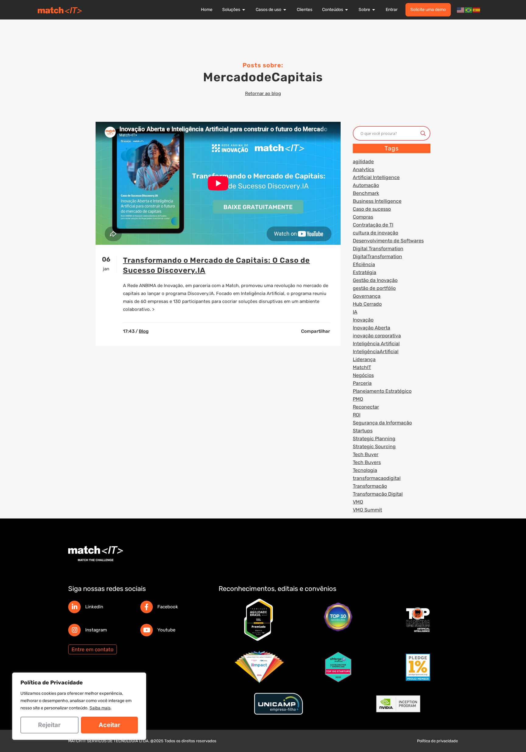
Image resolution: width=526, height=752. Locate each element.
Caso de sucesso (372, 209)
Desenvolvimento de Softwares (388, 241)
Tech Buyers (367, 462)
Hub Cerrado (367, 304)
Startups (363, 431)
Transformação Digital (378, 494)
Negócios (363, 375)
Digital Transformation (378, 248)
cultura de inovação (375, 233)
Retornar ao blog (263, 93)
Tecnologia (365, 470)
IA (355, 312)
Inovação (363, 320)
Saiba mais (99, 708)
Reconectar (366, 407)
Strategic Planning (374, 438)
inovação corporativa (377, 336)
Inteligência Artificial (376, 343)
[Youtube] (146, 630)
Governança (366, 296)
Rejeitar (49, 725)
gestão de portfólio (374, 288)
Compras (363, 217)
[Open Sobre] (374, 9)
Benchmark (366, 193)
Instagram (96, 630)
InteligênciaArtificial (375, 351)
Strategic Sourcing (374, 446)
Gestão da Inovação (375, 280)
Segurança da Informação (382, 423)
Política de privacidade (437, 741)
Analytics (363, 169)
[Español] (477, 9)
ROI (356, 415)
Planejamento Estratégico (382, 391)
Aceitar (109, 725)
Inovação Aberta (371, 328)
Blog (144, 331)
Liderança (364, 359)
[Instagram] (74, 630)
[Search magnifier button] (423, 133)
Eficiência (364, 264)
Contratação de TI (373, 225)
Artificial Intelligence (376, 177)
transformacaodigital (377, 478)
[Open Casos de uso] (285, 9)
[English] (461, 9)
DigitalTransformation (377, 256)
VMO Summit (367, 510)
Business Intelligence (377, 201)
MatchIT (362, 367)
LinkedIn (94, 607)
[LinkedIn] (74, 607)
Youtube (166, 630)
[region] (79, 706)
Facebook (167, 607)
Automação (366, 185)
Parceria (362, 383)
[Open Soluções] (244, 9)
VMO (358, 502)
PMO (358, 399)
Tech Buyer (365, 454)
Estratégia (364, 272)
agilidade (363, 161)
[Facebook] (146, 607)
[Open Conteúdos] (347, 9)
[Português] (469, 9)
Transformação (370, 486)
